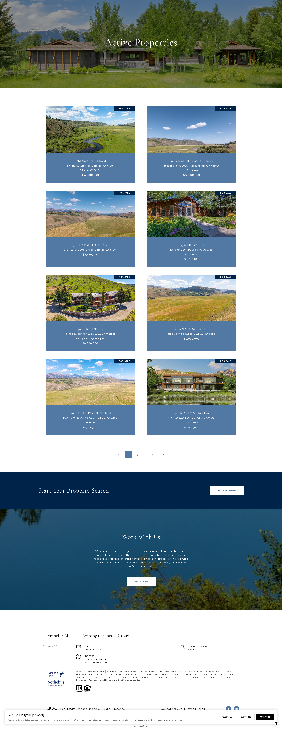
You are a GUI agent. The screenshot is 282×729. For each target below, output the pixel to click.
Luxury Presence (113, 709)
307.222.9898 (195, 649)
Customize (246, 717)
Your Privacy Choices (141, 726)
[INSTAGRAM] (236, 709)
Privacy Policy (195, 709)
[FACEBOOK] (228, 709)
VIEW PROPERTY (90, 143)
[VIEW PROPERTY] (90, 140)
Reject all (227, 717)
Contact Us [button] (141, 581)
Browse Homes (227, 490)
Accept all (265, 717)
